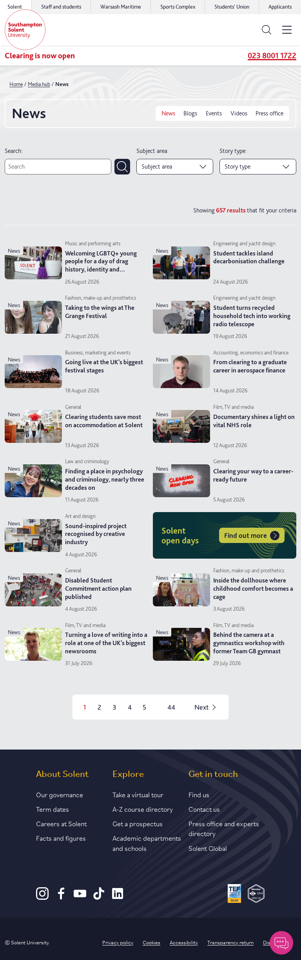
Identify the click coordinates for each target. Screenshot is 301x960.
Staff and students (61, 7)
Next (201, 707)
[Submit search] (122, 166)
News (168, 113)
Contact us (204, 808)
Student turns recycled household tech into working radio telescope (251, 316)
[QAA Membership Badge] (256, 894)
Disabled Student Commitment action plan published (98, 588)
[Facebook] (61, 897)
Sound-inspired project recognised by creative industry (96, 534)
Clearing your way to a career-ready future (253, 475)
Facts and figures (61, 837)
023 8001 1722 (272, 55)
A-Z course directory (142, 808)
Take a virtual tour (137, 794)
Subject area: (152, 151)
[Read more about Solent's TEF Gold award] (234, 894)
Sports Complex (177, 7)
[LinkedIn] (117, 897)
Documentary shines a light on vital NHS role (254, 421)
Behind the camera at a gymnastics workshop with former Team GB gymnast (249, 643)
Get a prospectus (137, 823)
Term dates (52, 808)
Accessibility (184, 942)
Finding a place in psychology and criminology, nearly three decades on (104, 479)
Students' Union (231, 7)
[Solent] (25, 29)
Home (16, 84)
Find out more (245, 535)
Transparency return (230, 942)
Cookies (151, 942)
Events (214, 113)
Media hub (39, 84)
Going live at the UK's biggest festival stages (104, 366)
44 (171, 707)
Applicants (280, 7)
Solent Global (208, 847)
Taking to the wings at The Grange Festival (99, 312)
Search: (13, 151)
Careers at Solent (61, 823)
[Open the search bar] (266, 29)
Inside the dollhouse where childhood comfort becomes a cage (253, 588)
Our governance (59, 794)
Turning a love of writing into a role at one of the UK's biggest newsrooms (106, 643)
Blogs (190, 113)
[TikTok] (98, 897)
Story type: (233, 151)
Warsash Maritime (120, 7)
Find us (199, 794)
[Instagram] (42, 897)
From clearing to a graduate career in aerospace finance (250, 366)
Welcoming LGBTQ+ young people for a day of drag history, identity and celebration (101, 265)
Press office (269, 113)
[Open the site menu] (287, 30)
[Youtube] (80, 897)
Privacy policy (117, 942)
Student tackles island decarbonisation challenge (249, 257)
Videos (238, 113)
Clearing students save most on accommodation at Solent (104, 421)
